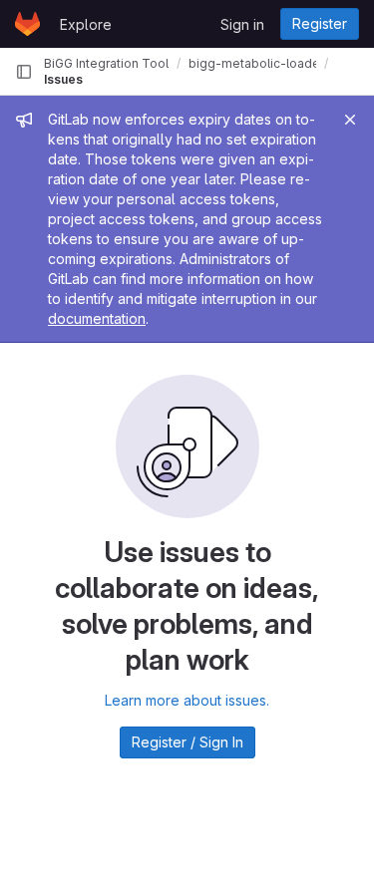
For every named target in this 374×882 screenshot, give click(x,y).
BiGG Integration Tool (106, 63)
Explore (86, 24)
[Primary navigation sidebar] (24, 72)
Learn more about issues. (187, 700)
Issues (63, 79)
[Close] (350, 120)
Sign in (242, 24)
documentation (97, 318)
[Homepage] (27, 24)
